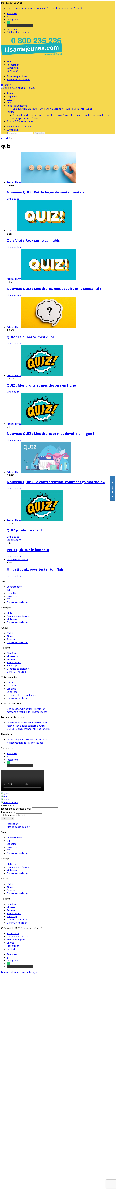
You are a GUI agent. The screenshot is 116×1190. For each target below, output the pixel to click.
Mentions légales (16, 939)
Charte (10, 942)
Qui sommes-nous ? (17, 936)
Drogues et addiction (18, 668)
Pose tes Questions (17, 105)
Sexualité (11, 593)
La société (12, 691)
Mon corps (12, 656)
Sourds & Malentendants (20, 121)
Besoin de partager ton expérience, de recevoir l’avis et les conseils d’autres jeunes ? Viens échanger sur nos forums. (28, 725)
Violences (12, 619)
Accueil (10, 93)
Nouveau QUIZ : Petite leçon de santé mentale (46, 192)
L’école (10, 682)
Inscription (12, 823)
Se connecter (7, 818)
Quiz (9, 99)
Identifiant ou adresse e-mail (16, 808)
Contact (11, 949)
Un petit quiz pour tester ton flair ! (36, 569)
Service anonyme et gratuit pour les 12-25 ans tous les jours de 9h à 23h (45, 8)
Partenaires (13, 933)
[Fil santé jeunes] (18, 87)
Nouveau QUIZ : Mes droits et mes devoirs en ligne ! (50, 433)
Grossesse (12, 596)
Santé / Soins (14, 662)
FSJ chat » (6, 84)
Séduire (11, 633)
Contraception (14, 586)
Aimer (10, 636)
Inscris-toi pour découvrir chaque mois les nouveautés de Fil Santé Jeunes (27, 741)
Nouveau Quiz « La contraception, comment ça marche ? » (56, 482)
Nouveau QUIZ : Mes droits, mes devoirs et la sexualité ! (54, 288)
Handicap (12, 665)
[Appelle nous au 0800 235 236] (32, 56)
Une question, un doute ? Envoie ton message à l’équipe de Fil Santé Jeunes (52, 108)
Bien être (12, 653)
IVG (8, 599)
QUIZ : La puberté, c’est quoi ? (31, 337)
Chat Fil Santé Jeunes (112, 488)
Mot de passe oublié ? (18, 826)
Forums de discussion (18, 79)
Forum (10, 111)
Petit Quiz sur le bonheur (28, 549)
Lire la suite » (14, 198)
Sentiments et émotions (19, 616)
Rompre (11, 639)
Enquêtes (12, 96)
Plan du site (13, 945)
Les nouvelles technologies (21, 695)
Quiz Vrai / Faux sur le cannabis (33, 240)
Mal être (11, 613)
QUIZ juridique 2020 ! (24, 530)
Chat (9, 102)
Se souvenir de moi (15, 815)
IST (8, 589)
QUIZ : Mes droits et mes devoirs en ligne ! (42, 385)
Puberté (11, 659)
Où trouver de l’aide (17, 602)
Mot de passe (8, 811)
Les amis (11, 688)
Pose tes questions (17, 76)
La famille (12, 685)
